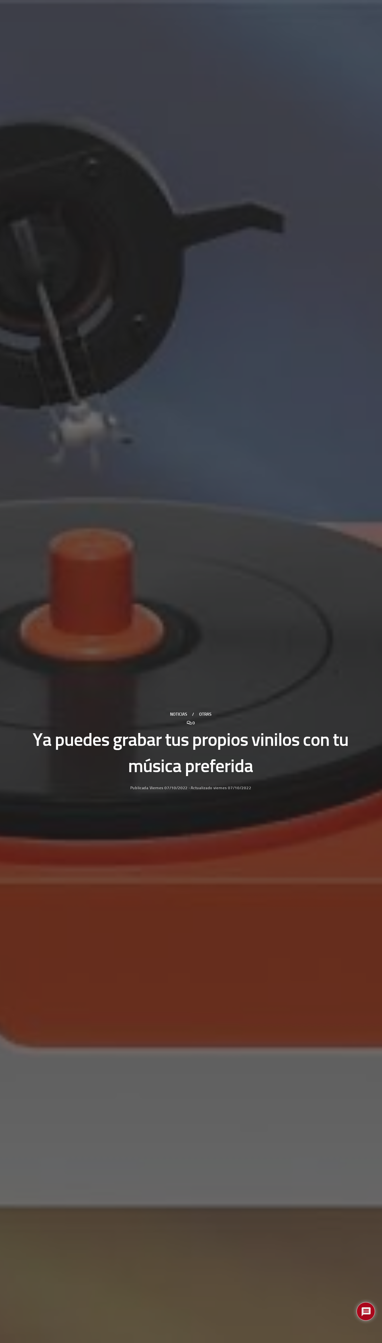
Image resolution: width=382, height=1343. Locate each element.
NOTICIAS (178, 714)
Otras (205, 714)
